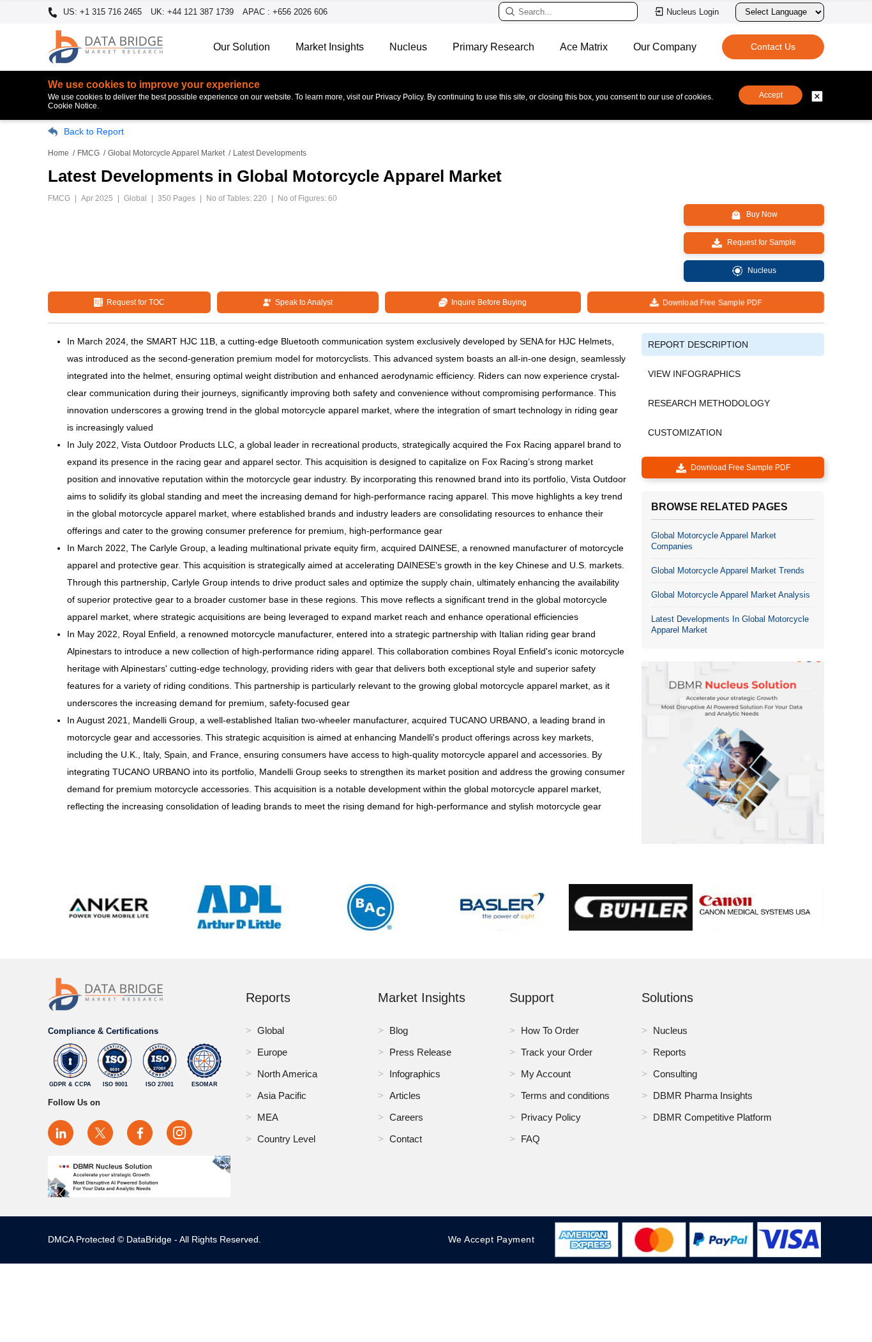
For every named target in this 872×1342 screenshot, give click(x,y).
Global (270, 1030)
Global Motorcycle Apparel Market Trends (727, 570)
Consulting (675, 1073)
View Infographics (694, 374)
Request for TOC (134, 302)
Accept (771, 95)
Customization (685, 432)
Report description (698, 344)
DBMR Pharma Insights (703, 1095)
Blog (398, 1030)
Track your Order (556, 1052)
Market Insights (330, 46)
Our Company (664, 46)
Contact (405, 1138)
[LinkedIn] (60, 1133)
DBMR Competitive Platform (712, 1117)
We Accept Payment (494, 1239)
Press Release (420, 1052)
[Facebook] (140, 1133)
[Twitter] (100, 1133)
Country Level (286, 1138)
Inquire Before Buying (487, 302)
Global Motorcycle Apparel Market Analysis (730, 595)
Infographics (414, 1073)
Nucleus (408, 46)
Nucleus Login (692, 12)
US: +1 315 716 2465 (101, 12)
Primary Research (493, 46)
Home (58, 153)
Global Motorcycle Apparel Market (166, 153)
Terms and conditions (565, 1095)
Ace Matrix (584, 46)
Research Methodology (709, 403)
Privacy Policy (551, 1117)
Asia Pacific (281, 1095)
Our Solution (241, 46)
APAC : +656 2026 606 (285, 12)
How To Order (550, 1030)
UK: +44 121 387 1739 (192, 12)
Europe (272, 1052)
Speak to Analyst (302, 302)
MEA (267, 1117)
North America (287, 1073)
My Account (546, 1073)
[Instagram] (179, 1133)
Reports (669, 1052)
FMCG (88, 153)
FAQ (530, 1138)
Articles (405, 1095)
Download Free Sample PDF (710, 302)
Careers (406, 1117)
